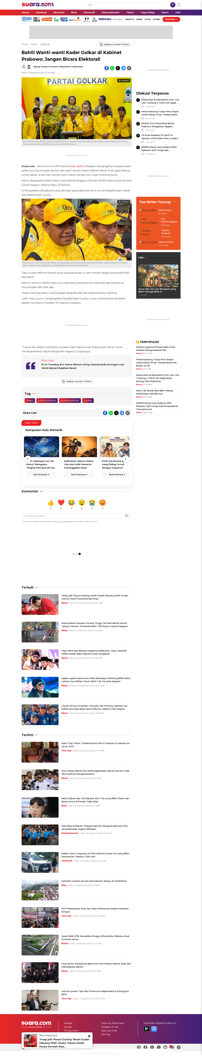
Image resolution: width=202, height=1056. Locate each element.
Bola (74, 12)
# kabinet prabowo (70, 400)
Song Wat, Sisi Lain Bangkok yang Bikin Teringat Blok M (157, 290)
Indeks (180, 12)
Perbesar (125, 81)
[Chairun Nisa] (147, 212)
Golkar (72, 166)
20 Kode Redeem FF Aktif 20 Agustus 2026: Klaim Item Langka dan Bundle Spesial (159, 138)
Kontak (68, 1027)
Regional (170, 19)
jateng (156, 19)
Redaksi (68, 1023)
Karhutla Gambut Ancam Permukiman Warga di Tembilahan (94, 881)
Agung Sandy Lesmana (45, 66)
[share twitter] (118, 68)
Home (25, 12)
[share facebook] (106, 68)
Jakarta (129, 19)
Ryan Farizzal (166, 242)
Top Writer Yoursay (155, 202)
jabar (139, 19)
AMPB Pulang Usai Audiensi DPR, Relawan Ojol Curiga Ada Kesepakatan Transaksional (159, 150)
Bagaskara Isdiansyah (71, 66)
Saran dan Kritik (109, 1030)
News (34, 44)
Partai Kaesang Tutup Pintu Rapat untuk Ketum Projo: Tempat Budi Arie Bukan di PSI (160, 114)
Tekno (130, 12)
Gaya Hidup (148, 12)
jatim (147, 19)
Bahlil (80, 166)
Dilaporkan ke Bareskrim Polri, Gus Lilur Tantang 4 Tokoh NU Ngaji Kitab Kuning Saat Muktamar (160, 102)
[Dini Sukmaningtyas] (149, 222)
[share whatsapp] (112, 68)
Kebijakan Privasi (109, 1027)
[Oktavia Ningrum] (149, 233)
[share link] (129, 68)
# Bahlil (29, 400)
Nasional (41, 12)
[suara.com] (38, 5)
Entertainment (110, 12)
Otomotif (89, 12)
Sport (165, 12)
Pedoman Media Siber (112, 1023)
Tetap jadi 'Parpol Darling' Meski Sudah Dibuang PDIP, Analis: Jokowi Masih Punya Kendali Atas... (64, 1043)
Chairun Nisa (165, 210)
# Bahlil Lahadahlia (47, 400)
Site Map (105, 1034)
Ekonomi (59, 12)
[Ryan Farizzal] (148, 244)
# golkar (88, 400)
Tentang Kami (71, 1030)
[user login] (172, 5)
